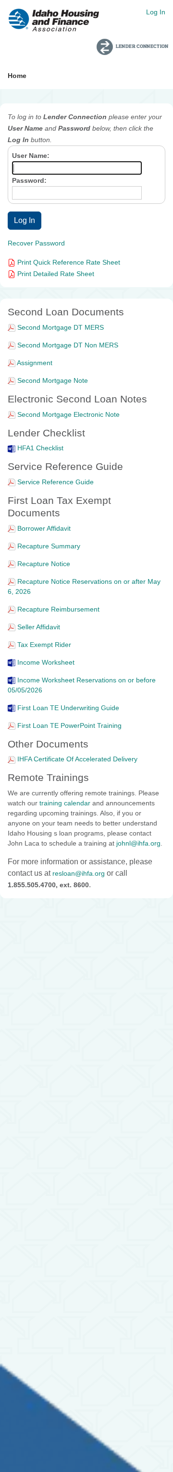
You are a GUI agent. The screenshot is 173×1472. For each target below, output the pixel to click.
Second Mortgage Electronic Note (68, 414)
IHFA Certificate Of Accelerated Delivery (77, 759)
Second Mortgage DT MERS (60, 327)
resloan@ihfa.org (78, 873)
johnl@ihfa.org (138, 843)
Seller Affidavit (38, 627)
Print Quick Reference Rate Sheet (67, 262)
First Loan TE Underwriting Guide (68, 708)
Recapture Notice (43, 564)
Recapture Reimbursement (58, 609)
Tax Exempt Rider (44, 644)
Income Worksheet (45, 662)
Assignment (34, 363)
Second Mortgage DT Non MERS (67, 345)
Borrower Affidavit (44, 528)
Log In (155, 12)
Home (17, 75)
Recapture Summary (48, 546)
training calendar (64, 803)
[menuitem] (17, 76)
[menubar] (17, 76)
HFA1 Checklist (40, 448)
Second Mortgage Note (52, 380)
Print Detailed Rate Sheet (54, 274)
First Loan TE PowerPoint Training (69, 725)
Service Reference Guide (55, 482)
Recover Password (36, 243)
